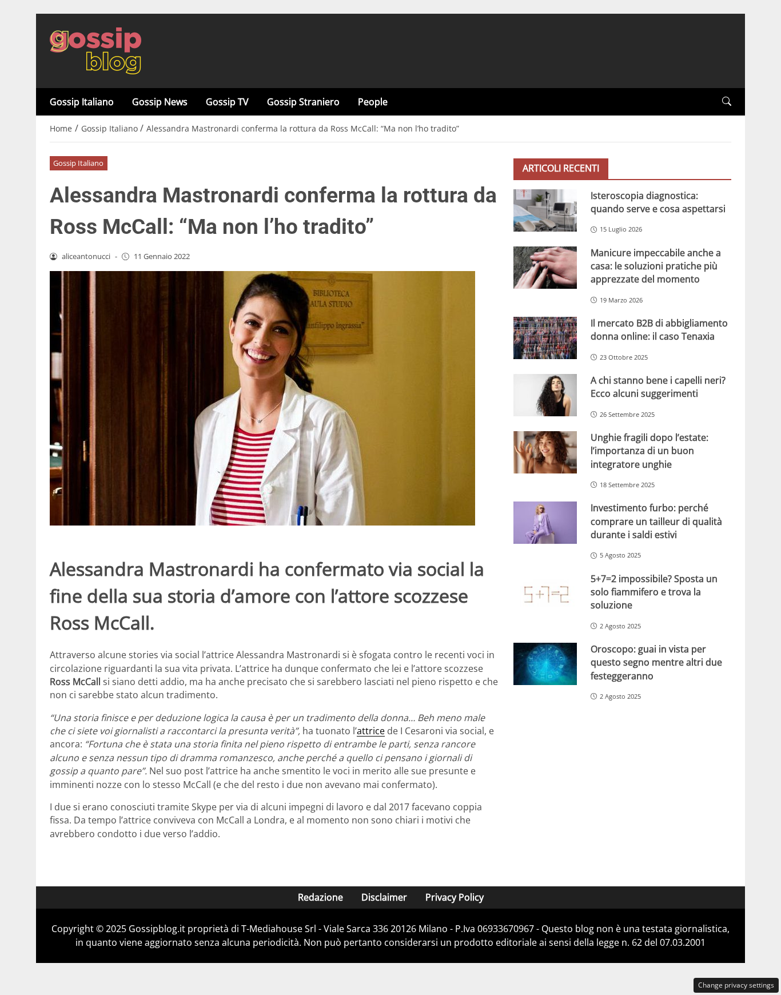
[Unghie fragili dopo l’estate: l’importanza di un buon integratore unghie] (545, 452)
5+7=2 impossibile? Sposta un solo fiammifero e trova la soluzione (654, 591)
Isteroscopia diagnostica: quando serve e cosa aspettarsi (658, 201)
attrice (371, 731)
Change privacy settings (736, 985)
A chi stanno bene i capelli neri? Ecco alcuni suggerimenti (658, 386)
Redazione (320, 897)
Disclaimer (384, 897)
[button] (726, 101)
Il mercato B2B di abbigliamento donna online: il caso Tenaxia (659, 329)
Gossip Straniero (303, 101)
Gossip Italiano (82, 101)
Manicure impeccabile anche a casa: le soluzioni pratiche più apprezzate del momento (656, 265)
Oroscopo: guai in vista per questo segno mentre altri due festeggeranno (656, 662)
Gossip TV (227, 101)
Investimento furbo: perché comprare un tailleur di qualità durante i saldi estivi (656, 521)
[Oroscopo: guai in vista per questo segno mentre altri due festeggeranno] (545, 663)
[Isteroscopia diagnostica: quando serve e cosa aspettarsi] (545, 210)
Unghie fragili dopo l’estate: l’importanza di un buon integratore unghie (649, 450)
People (373, 101)
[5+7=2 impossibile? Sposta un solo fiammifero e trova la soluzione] (545, 593)
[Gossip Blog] (95, 49)
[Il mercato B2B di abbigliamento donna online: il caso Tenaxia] (545, 337)
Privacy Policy (454, 897)
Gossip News (160, 101)
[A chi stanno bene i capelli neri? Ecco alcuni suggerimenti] (545, 394)
